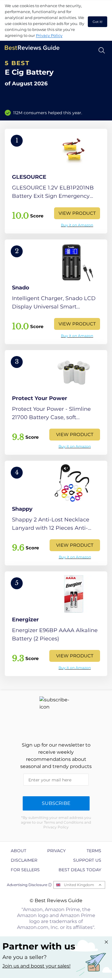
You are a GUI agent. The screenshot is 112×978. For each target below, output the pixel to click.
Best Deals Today (80, 869)
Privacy (56, 850)
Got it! (97, 22)
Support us (87, 860)
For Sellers (25, 869)
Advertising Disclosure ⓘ (29, 885)
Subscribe (56, 803)
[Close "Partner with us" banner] (106, 942)
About (18, 850)
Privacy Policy (49, 35)
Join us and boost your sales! (36, 966)
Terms (94, 850)
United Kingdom (79, 885)
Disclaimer (24, 860)
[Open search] (102, 50)
